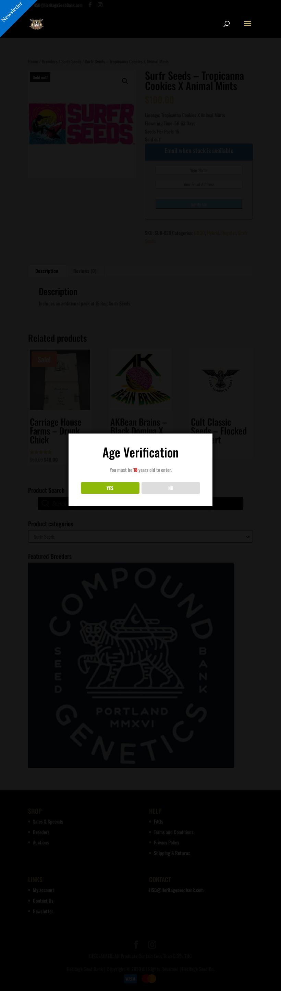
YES (110, 488)
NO (170, 488)
